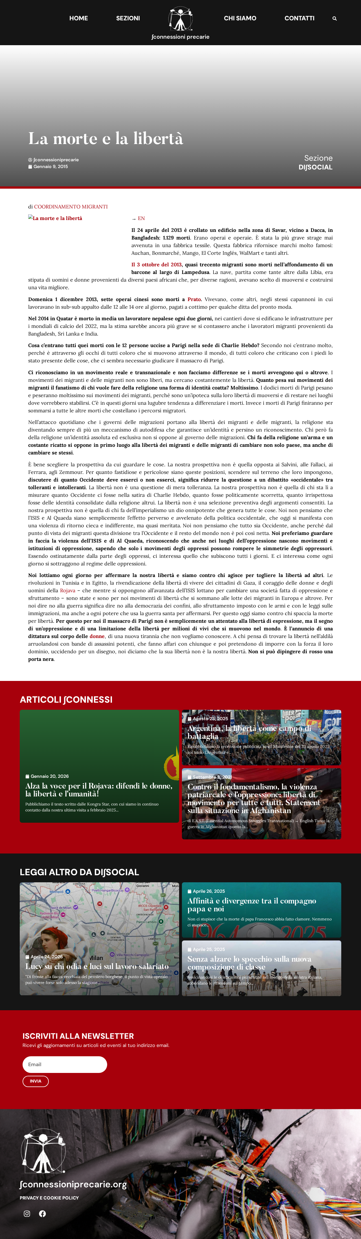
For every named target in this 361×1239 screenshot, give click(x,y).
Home (78, 18)
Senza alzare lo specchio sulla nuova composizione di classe (250, 964)
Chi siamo (240, 18)
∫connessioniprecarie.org (73, 1184)
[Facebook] (42, 1214)
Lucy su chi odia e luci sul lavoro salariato (97, 967)
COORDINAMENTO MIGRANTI (71, 206)
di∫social (316, 167)
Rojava (67, 590)
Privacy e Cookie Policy (49, 1198)
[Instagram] (27, 1214)
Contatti (299, 18)
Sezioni (128, 18)
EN (141, 218)
